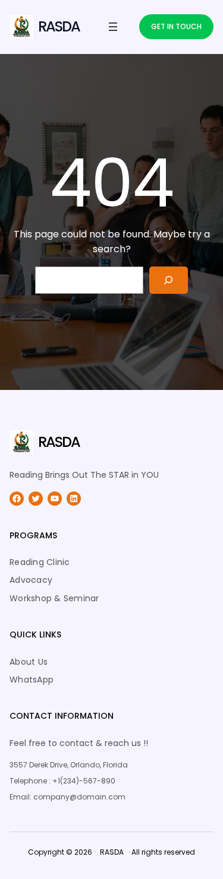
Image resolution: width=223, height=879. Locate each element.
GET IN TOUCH (176, 26)
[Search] (168, 280)
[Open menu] (113, 27)
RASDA (59, 26)
